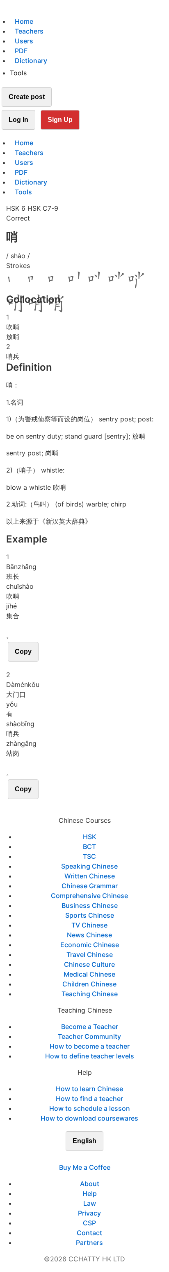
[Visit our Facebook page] (69, 1157)
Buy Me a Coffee (84, 1167)
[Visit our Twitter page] (79, 1157)
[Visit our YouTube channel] (99, 1157)
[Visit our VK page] (89, 1157)
